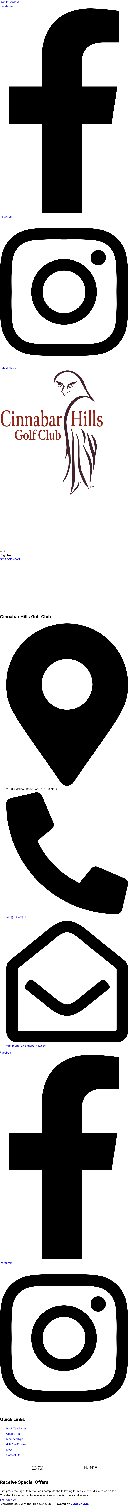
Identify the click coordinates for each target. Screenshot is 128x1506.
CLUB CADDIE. (80, 1503)
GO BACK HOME (10, 559)
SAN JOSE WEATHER (64, 1467)
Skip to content (9, 2)
